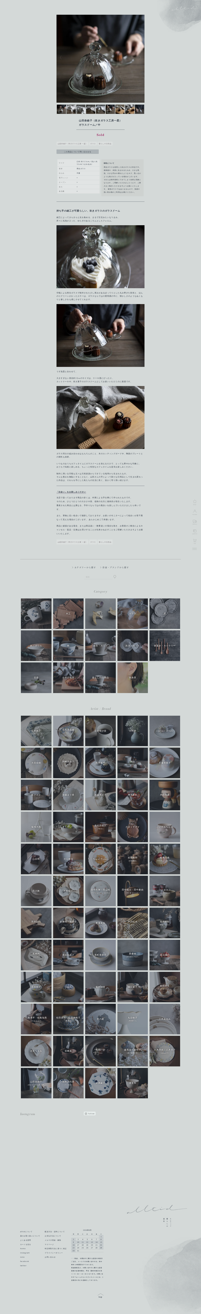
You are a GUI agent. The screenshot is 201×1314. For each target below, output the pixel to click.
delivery (195, 524)
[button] (78, 57)
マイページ (49, 1244)
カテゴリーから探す (85, 567)
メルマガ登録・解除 (53, 1240)
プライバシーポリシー (54, 1253)
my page (194, 514)
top (100, 1295)
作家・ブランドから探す (115, 567)
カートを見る (25, 1244)
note (22, 1257)
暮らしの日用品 (105, 143)
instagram (25, 1253)
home (23, 1249)
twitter (23, 1266)
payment (194, 534)
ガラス (93, 143)
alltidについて (26, 1232)
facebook (24, 1261)
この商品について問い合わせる (77, 151)
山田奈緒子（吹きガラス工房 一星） (72, 143)
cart (195, 543)
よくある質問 (25, 1240)
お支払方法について (53, 1236)
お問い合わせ (50, 1257)
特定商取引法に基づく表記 (56, 1249)
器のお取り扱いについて (30, 1236)
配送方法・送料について (55, 1232)
